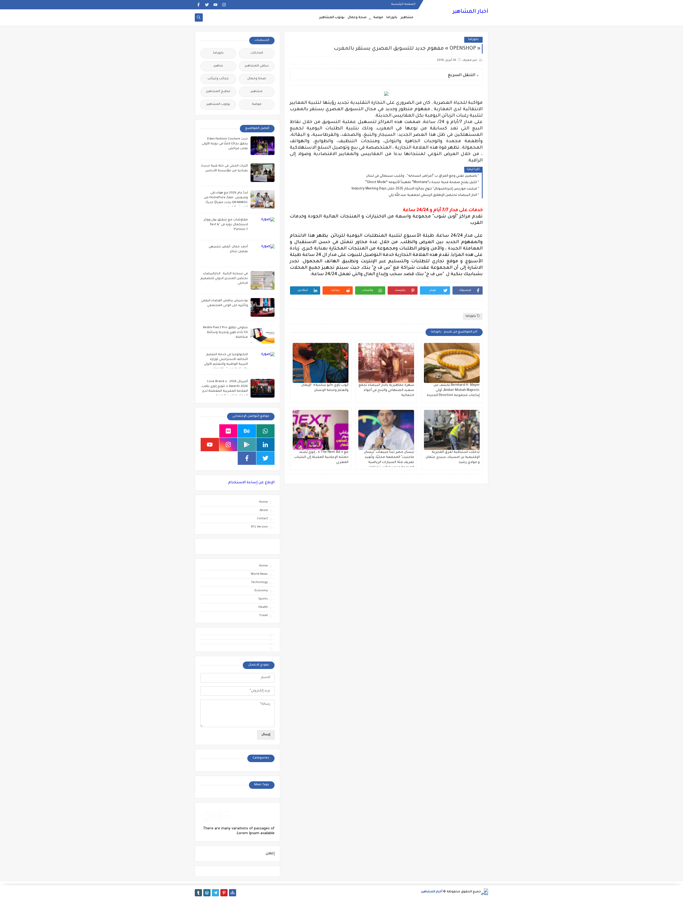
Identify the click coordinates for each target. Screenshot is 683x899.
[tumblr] (198, 892)
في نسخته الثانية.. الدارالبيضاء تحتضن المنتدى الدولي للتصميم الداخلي (224, 278)
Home (263, 502)
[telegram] (215, 892)
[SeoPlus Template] (484, 892)
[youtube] (215, 4)
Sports (263, 599)
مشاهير (406, 17)
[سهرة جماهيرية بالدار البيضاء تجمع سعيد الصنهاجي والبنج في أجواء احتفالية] (386, 363)
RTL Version (259, 527)
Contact (262, 518)
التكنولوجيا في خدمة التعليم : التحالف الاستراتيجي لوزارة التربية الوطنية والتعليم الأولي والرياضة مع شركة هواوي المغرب (226, 364)
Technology (259, 582)
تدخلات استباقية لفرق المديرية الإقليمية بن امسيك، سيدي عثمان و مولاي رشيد (453, 457)
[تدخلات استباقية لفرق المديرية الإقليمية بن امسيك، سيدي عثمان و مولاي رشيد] (452, 430)
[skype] (210, 431)
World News (259, 574)
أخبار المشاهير (470, 12)
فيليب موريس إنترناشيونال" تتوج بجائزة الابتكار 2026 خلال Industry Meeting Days (414, 189)
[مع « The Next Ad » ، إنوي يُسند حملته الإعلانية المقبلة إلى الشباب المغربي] (320, 430)
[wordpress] (207, 892)
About (264, 510)
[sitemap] (232, 892)
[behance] (247, 431)
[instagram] (224, 4)
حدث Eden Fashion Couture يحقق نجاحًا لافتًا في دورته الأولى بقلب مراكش (225, 144)
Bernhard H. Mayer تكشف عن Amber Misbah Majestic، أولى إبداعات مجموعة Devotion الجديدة (453, 390)
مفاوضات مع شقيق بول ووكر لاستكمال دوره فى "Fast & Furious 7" (226, 224)
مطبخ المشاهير (218, 91)
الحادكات (257, 53)
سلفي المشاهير (257, 66)
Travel (263, 615)
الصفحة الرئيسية (403, 4)
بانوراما (391, 17)
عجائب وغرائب (218, 79)
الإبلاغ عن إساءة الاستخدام (251, 483)
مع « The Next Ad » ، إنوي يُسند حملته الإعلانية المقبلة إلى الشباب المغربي (321, 457)
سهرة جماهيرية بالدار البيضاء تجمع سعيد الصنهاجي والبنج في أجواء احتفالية (386, 390)
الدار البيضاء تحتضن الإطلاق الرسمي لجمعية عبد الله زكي (433, 195)
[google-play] (247, 444)
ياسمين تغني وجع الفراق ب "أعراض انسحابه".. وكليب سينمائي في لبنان (421, 176)
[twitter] (207, 4)
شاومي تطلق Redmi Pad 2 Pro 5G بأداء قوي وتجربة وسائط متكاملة (225, 332)
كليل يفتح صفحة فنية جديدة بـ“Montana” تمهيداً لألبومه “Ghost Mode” (421, 182)
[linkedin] (265, 444)
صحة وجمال (357, 17)
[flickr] (228, 431)
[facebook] (198, 4)
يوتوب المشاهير (331, 17)
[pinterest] (224, 892)
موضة (378, 17)
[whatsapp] (265, 431)
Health (263, 607)
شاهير (218, 66)
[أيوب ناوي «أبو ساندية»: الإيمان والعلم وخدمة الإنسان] (320, 363)
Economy (261, 590)
